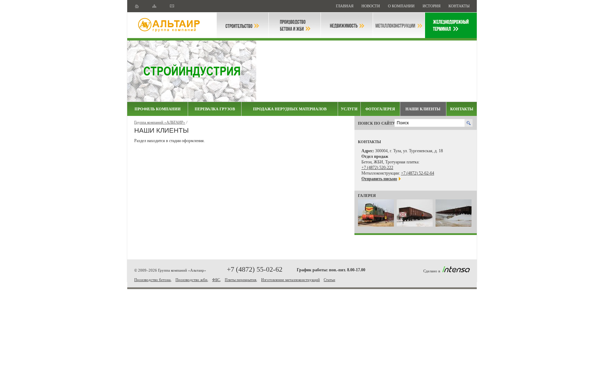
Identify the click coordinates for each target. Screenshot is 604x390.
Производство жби (191, 280)
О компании (402, 6)
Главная (345, 6)
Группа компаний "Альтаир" (172, 25)
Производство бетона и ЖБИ (295, 25)
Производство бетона (152, 280)
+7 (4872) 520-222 (377, 167)
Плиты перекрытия (240, 280)
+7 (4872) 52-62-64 (417, 173)
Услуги (349, 109)
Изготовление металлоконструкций (290, 280)
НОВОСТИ (371, 6)
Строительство (242, 25)
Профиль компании (158, 109)
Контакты (459, 6)
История (432, 6)
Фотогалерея (380, 109)
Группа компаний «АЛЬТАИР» (159, 122)
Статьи (329, 280)
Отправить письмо (379, 178)
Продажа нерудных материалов (289, 109)
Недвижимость (347, 25)
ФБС (216, 280)
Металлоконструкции (399, 25)
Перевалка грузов (215, 109)
